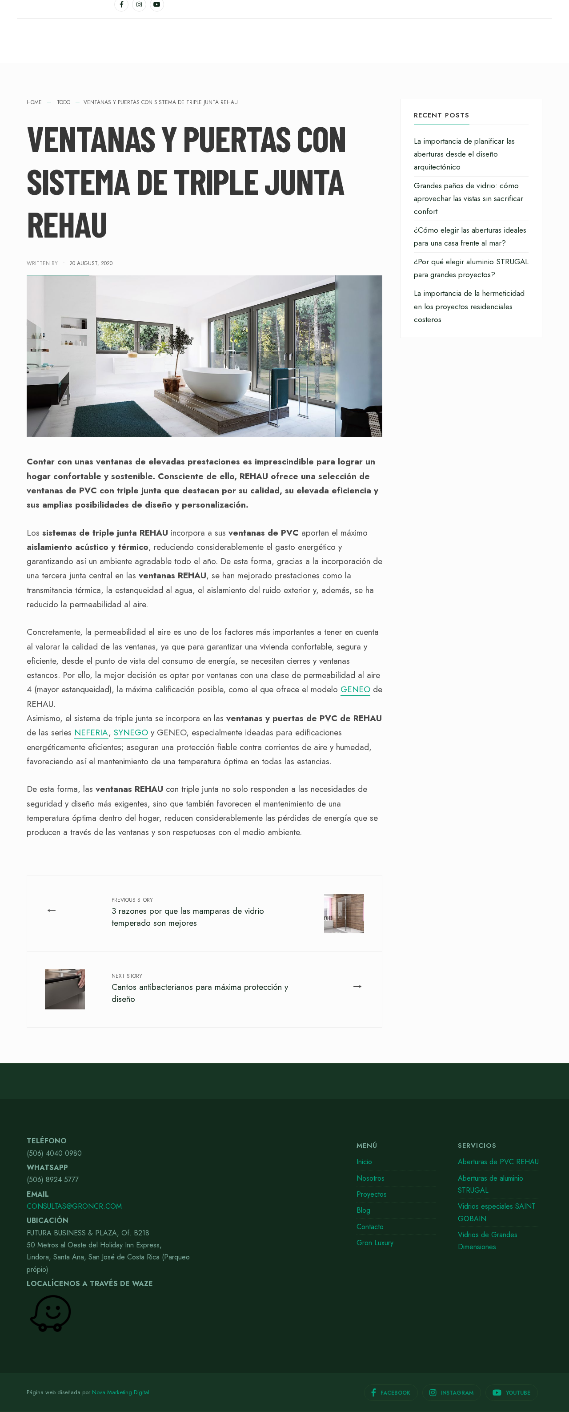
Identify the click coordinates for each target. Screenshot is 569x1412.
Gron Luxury (375, 1243)
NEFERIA (91, 732)
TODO (63, 102)
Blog (363, 1210)
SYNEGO (131, 732)
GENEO (355, 689)
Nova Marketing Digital (120, 1392)
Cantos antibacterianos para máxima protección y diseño (200, 988)
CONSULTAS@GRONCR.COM (74, 1206)
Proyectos (372, 1194)
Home (34, 102)
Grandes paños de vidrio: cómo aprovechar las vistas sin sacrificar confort (468, 198)
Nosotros (371, 1178)
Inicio (364, 1162)
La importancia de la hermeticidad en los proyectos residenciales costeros (469, 306)
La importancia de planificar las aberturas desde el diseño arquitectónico (464, 154)
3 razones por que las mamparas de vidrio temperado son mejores (188, 912)
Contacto (370, 1227)
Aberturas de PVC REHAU (498, 1162)
